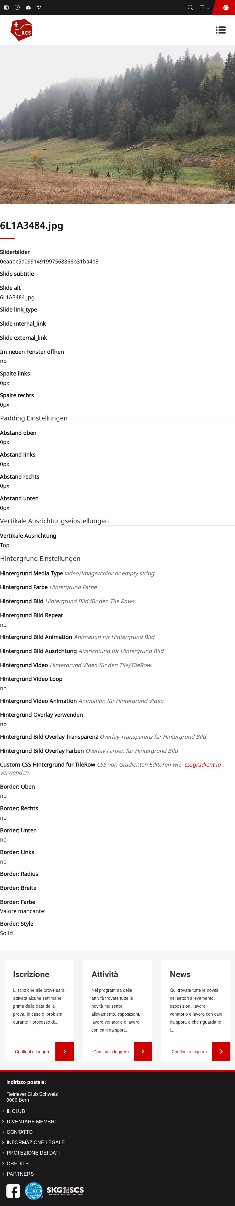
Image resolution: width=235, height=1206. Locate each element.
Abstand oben (18, 432)
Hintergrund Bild (68, 601)
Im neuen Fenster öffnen (32, 351)
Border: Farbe (17, 901)
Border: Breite (18, 887)
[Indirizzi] (40, 7)
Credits (18, 1163)
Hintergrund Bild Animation (77, 636)
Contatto (19, 1132)
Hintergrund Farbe (48, 587)
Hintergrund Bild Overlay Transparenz (103, 736)
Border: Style (16, 923)
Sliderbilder (15, 252)
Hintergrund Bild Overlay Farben (89, 750)
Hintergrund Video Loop (31, 678)
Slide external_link (23, 337)
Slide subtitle (17, 273)
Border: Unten (18, 830)
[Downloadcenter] (29, 7)
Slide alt (10, 287)
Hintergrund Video (76, 665)
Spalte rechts (17, 395)
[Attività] (18, 7)
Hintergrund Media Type (77, 573)
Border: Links (17, 852)
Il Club (16, 1111)
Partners (20, 1174)
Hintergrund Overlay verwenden (41, 714)
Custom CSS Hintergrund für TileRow (110, 768)
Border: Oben (17, 786)
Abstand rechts (19, 476)
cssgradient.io (202, 764)
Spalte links (15, 373)
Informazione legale (36, 1142)
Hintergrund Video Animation (81, 700)
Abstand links (17, 454)
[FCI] (34, 1190)
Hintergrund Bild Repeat (31, 615)
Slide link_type (18, 309)
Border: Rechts (19, 808)
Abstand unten (19, 498)
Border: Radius (19, 873)
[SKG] (65, 1190)
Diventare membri (31, 1121)
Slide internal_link (23, 323)
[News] (7, 7)
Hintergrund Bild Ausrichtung (81, 651)
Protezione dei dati (33, 1152)
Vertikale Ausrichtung (28, 535)
